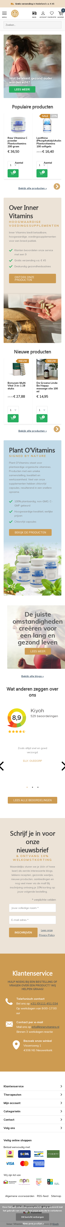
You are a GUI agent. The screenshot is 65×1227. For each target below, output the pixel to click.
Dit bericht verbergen (32, 1217)
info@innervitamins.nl (45, 1027)
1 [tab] (27, 787)
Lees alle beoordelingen (32, 800)
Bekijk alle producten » (32, 188)
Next (56, 187)
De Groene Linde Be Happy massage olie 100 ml (47, 387)
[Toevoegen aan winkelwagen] (13, 173)
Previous (8, 187)
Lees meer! (22, 89)
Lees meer (37, 651)
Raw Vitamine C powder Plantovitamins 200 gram (17, 142)
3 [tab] (38, 787)
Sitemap (56, 1196)
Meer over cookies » (33, 1223)
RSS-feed (42, 1196)
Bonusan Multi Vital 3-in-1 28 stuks (17, 385)
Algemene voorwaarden (19, 1196)
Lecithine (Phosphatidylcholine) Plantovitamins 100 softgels (50, 142)
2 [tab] (32, 787)
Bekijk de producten (30, 532)
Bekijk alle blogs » (32, 676)
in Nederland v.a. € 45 (34, 4)
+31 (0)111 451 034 (44, 1003)
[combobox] (32, 24)
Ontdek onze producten (24, 278)
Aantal (19, 162)
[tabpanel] (32, 754)
